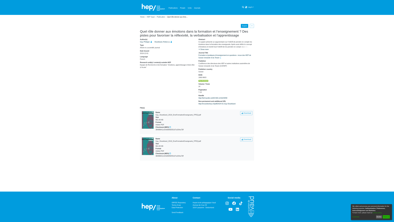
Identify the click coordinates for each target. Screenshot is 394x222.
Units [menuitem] (190, 8)
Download (247, 113)
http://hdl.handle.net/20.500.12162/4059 (212, 98)
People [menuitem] (182, 8)
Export (244, 26)
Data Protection (177, 207)
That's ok (386, 217)
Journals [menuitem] (197, 8)
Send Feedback (177, 212)
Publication (161, 17)
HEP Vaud (151, 17)
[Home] (153, 7)
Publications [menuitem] (173, 8)
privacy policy (377, 212)
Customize (355, 217)
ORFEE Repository (179, 203)
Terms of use (176, 205)
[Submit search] (243, 7)
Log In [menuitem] (250, 7)
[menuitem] (246, 7)
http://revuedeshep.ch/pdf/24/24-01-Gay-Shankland (216, 104)
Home (142, 17)
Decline (379, 217)
